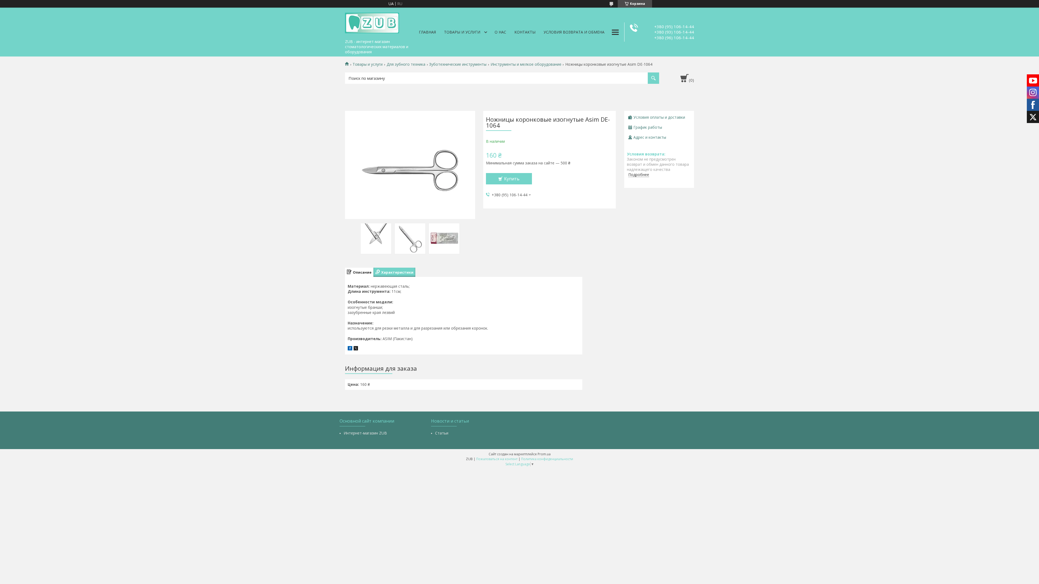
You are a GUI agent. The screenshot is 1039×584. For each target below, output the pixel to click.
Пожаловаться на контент (497, 459)
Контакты (524, 32)
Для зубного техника (406, 64)
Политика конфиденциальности (547, 459)
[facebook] (350, 348)
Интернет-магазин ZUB (365, 433)
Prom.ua (544, 454)
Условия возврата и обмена (574, 32)
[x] (356, 348)
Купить (512, 179)
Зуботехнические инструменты (457, 64)
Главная (427, 32)
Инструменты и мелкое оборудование (526, 64)
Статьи (441, 433)
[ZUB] (372, 22)
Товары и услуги (462, 32)
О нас (500, 32)
